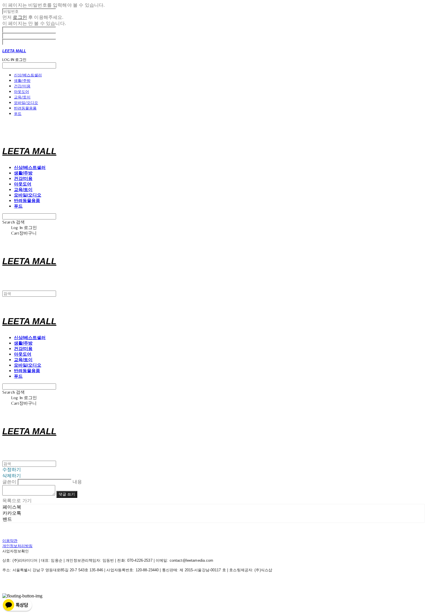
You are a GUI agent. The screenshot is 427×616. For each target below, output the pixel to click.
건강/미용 (22, 86)
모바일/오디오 (26, 102)
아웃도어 (21, 91)
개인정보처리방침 (17, 546)
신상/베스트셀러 (28, 75)
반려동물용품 (25, 108)
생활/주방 (22, 80)
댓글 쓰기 (67, 494)
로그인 (20, 17)
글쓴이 (9, 481)
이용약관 (9, 540)
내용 (77, 481)
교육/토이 (22, 97)
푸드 (17, 113)
